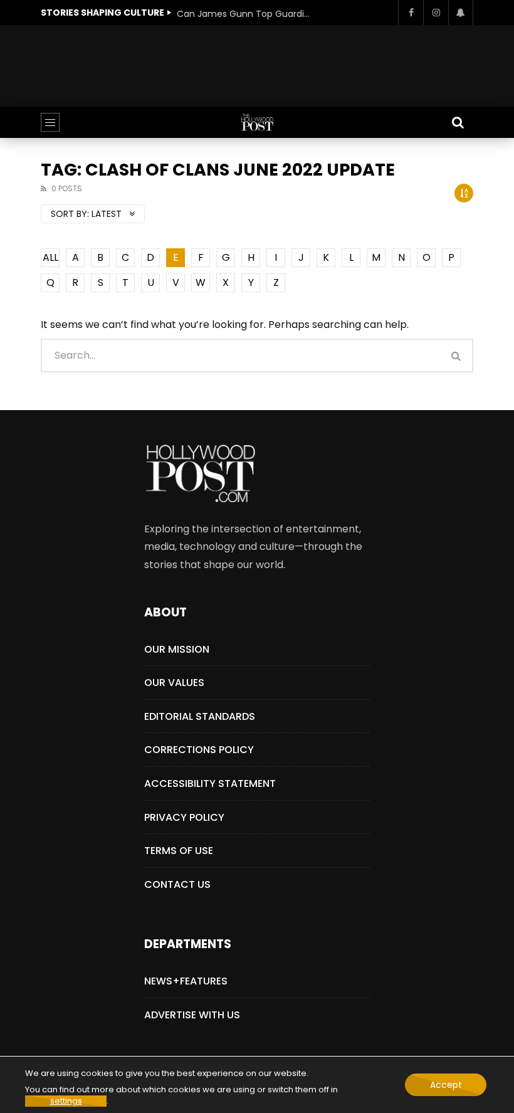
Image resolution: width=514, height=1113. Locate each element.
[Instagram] (435, 12)
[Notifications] (460, 12)
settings (66, 1101)
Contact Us (177, 884)
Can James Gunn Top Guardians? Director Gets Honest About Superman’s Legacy (246, 14)
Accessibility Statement (210, 783)
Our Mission (176, 649)
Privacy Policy (184, 817)
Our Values (174, 682)
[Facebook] (410, 12)
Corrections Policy (199, 749)
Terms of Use (178, 850)
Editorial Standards (199, 716)
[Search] (457, 122)
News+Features (186, 981)
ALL (50, 257)
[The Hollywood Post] (257, 122)
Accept (446, 1085)
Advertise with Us (192, 1015)
